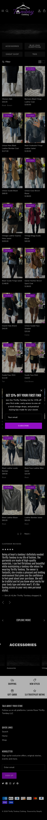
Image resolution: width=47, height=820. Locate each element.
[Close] (41, 390)
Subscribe (23, 426)
